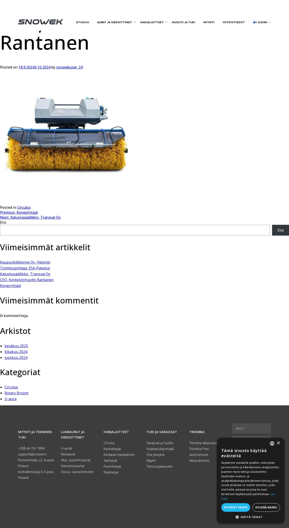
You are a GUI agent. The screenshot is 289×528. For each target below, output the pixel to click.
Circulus (24, 207)
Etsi (3, 222)
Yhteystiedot (234, 22)
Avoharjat (110, 460)
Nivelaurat (68, 454)
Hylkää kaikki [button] (266, 507)
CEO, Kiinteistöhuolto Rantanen (27, 279)
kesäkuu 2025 (16, 345)
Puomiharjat (112, 466)
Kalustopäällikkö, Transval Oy (25, 273)
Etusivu (82, 22)
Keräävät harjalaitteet (119, 454)
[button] (250, 517)
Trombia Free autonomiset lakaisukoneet (199, 455)
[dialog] (250, 480)
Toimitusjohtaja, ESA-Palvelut (25, 268)
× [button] (278, 443)
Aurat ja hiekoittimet (114, 22)
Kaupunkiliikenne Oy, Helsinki (25, 262)
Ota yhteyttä (155, 454)
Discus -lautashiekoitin (77, 472)
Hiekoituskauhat (72, 466)
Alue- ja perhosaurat (76, 460)
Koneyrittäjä (10, 285)
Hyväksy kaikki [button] (236, 507)
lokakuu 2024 (16, 351)
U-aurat (66, 448)
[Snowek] (40, 21)
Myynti (208, 22)
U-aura (10, 398)
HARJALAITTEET (116, 431)
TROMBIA (197, 431)
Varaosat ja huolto (160, 443)
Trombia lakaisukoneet (206, 443)
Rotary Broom (16, 392)
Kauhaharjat (112, 449)
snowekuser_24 (69, 67)
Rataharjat (111, 472)
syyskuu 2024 (16, 357)
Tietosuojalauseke (160, 466)
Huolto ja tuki (183, 22)
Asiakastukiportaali (160, 449)
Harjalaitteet (152, 22)
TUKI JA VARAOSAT (162, 431)
